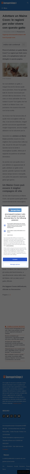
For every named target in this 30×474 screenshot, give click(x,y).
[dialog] (15, 237)
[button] (15, 235)
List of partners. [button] (10, 245)
